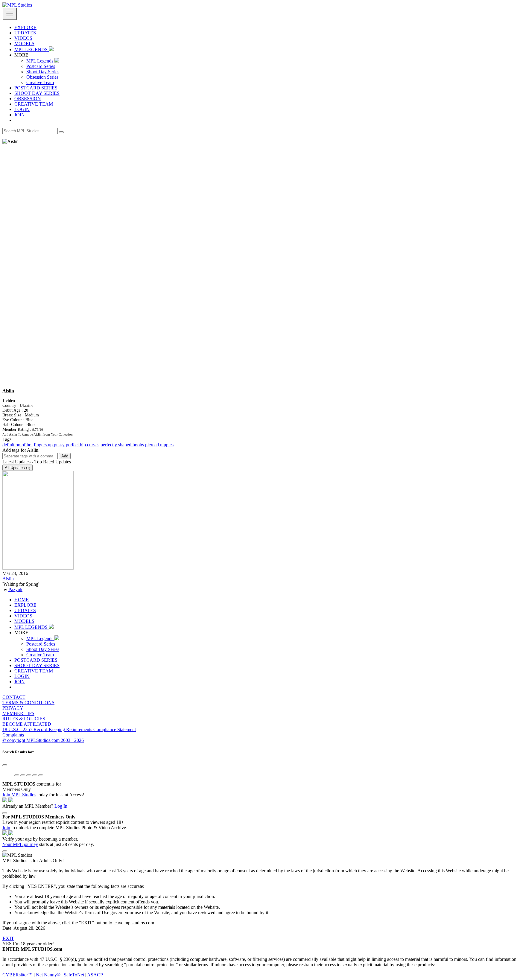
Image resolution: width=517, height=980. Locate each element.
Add (64, 456)
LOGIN (22, 109)
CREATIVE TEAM (33, 103)
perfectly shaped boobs (122, 444)
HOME (21, 599)
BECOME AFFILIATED (26, 724)
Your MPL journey (20, 844)
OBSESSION (27, 98)
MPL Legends (40, 60)
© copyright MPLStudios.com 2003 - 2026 (43, 740)
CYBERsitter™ (17, 974)
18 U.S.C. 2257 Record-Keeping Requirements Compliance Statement (69, 729)
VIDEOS (23, 38)
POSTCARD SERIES (35, 87)
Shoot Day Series (42, 71)
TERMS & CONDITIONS (28, 702)
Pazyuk (15, 589)
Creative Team (40, 82)
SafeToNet (74, 974)
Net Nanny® (48, 974)
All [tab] (17, 467)
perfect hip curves (82, 444)
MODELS (24, 43)
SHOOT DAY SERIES (37, 93)
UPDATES (25, 32)
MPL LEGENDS (31, 49)
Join (6, 827)
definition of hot (17, 444)
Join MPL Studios (19, 794)
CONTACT (13, 697)
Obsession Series (42, 77)
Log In (60, 806)
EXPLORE (25, 27)
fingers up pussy (49, 444)
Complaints (13, 734)
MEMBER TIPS (18, 713)
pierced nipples (159, 444)
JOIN (19, 114)
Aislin (8, 578)
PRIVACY (12, 707)
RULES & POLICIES (23, 718)
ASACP (95, 974)
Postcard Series (40, 66)
